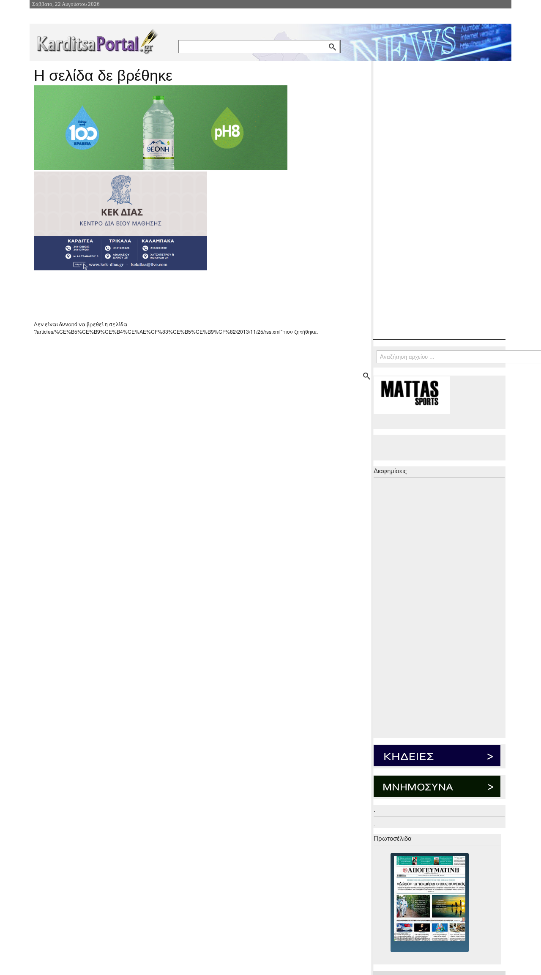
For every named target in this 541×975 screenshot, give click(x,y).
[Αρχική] (96, 40)
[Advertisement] (184, 295)
